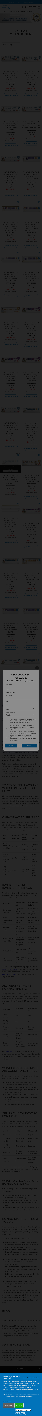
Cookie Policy (35, 1378)
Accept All (19, 1405)
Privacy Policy (27, 1378)
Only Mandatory (8, 1405)
